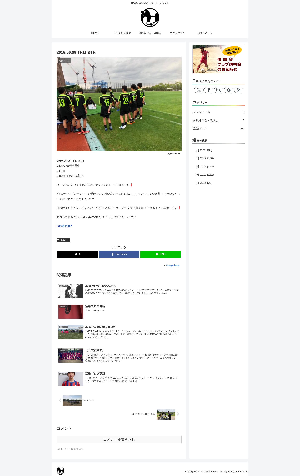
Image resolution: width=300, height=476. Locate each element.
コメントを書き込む (119, 439)
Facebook (63, 225)
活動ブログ (64, 240)
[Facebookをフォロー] (208, 90)
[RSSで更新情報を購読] (238, 90)
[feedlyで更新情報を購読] (228, 90)
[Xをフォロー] (198, 90)
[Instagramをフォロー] (218, 90)
